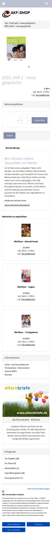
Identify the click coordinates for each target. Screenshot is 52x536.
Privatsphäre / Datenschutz (17, 367)
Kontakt (8, 374)
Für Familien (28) (12, 458)
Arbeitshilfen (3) (12, 468)
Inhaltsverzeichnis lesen (15, 200)
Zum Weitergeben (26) (15, 473)
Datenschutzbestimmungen (38, 488)
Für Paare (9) (10, 463)
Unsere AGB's (11, 371)
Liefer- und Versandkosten (17, 364)
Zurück (9, 135)
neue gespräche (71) (14, 478)
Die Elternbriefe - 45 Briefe (26, 419)
